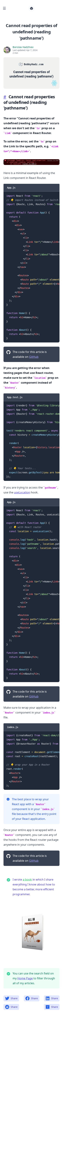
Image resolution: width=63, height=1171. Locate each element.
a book (27, 879)
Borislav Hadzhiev (23, 47)
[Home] (31, 8)
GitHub (33, 357)
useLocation (22, 492)
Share (14, 998)
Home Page (25, 978)
